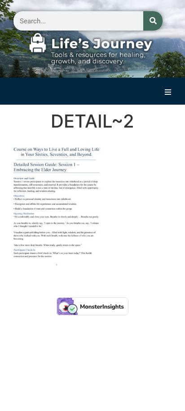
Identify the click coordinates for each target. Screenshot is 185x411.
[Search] (153, 21)
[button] (168, 92)
